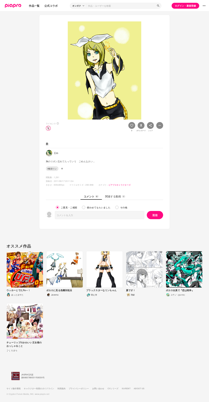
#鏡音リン (52, 168)
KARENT (126, 388)
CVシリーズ (113, 388)
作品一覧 (34, 6)
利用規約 (61, 388)
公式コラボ (51, 6)
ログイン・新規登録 (185, 5)
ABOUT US (139, 388)
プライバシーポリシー (79, 388)
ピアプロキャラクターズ (120, 184)
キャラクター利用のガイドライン (39, 388)
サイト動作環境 (14, 388)
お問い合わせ (98, 388)
